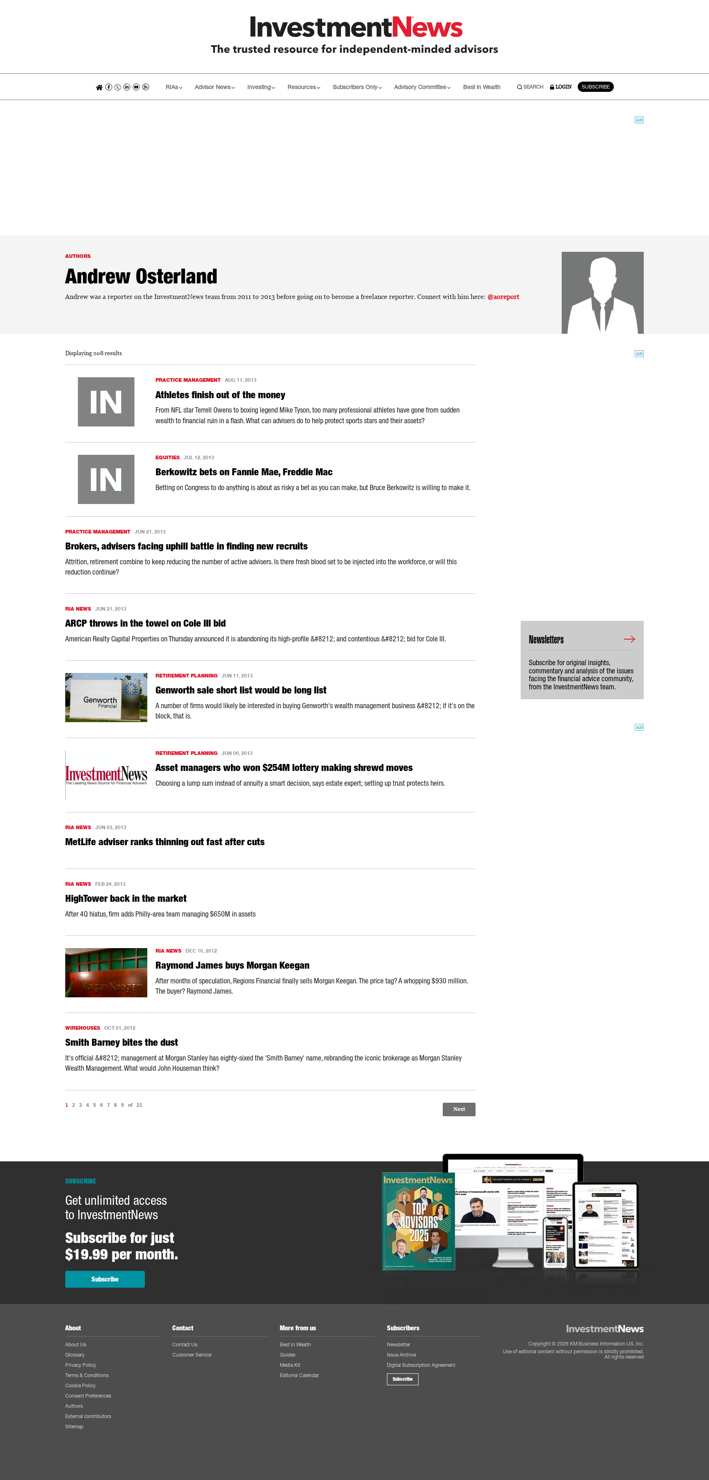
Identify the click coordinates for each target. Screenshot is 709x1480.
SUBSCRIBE (596, 87)
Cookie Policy (80, 1385)
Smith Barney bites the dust (121, 1042)
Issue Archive (401, 1355)
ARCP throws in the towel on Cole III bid (145, 623)
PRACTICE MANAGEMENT (188, 380)
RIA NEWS (78, 608)
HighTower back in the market (126, 898)
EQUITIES (168, 457)
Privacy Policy (80, 1365)
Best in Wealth (482, 86)
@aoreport (503, 297)
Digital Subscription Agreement (421, 1365)
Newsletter (398, 1344)
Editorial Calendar (299, 1375)
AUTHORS (78, 256)
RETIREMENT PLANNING (186, 675)
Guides (287, 1355)
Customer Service (191, 1355)
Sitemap (74, 1426)
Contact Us (184, 1344)
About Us (75, 1344)
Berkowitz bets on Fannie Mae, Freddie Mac (244, 472)
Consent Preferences (88, 1396)
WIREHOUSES (82, 1028)
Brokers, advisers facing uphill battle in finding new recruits (186, 546)
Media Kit (290, 1365)
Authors (74, 1406)
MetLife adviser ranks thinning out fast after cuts (165, 842)
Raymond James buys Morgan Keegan (232, 965)
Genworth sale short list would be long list (241, 690)
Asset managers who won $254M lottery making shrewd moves (284, 767)
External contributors (88, 1416)
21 (139, 1105)
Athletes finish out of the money (220, 395)
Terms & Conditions (87, 1375)
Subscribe (105, 1279)
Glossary (75, 1355)
